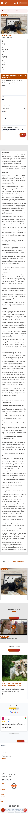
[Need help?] (3, 810)
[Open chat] (25, 810)
